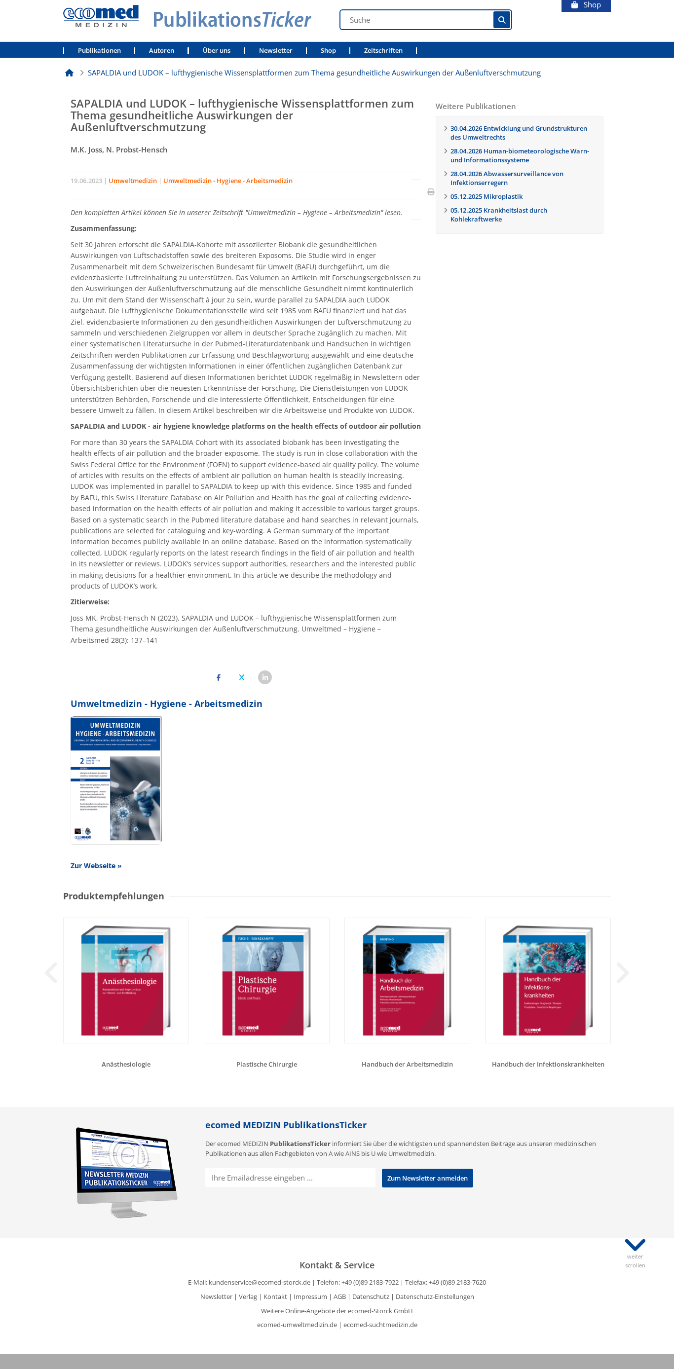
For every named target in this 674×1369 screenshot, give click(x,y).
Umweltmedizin (133, 180)
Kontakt (275, 1296)
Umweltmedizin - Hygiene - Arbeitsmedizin (228, 180)
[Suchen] (501, 19)
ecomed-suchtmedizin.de (380, 1324)
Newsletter (276, 50)
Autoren (161, 50)
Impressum (310, 1296)
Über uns (216, 50)
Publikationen (99, 50)
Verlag (248, 1296)
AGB (340, 1296)
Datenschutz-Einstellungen (435, 1296)
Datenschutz (370, 1296)
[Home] (69, 72)
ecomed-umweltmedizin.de (297, 1324)
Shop (589, 4)
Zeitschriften (383, 50)
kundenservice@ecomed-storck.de (259, 1282)
